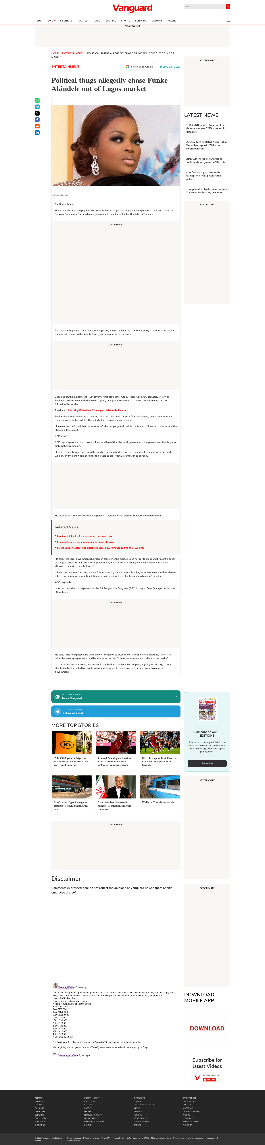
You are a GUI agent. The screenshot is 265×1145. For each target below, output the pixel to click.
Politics (82, 20)
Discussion (40, 1118)
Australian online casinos (205, 1138)
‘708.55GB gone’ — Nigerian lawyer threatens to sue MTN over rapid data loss (207, 128)
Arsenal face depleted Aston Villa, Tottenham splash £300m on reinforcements (206, 145)
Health (87, 1111)
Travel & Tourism (191, 1111)
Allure (38, 1098)
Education (40, 1121)
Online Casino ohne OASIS (138, 1138)
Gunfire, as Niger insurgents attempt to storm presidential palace (203, 175)
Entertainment (72, 53)
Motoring (138, 1111)
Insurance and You (94, 1121)
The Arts (187, 1105)
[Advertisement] (116, 273)
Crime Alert (41, 1111)
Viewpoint (188, 1118)
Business (111, 20)
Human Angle (91, 1118)
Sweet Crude (189, 1098)
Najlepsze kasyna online (183, 1138)
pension (88, 1125)
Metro (96, 20)
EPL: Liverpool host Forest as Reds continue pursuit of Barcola (205, 160)
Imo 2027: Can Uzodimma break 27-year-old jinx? (85, 542)
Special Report (141, 1121)
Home (38, 20)
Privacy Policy (119, 1138)
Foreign (88, 1108)
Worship (187, 1125)
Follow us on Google (142, 66)
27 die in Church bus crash (158, 802)
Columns (157, 20)
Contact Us (106, 1138)
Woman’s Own (190, 1121)
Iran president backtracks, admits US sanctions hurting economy (206, 190)
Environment (91, 1101)
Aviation (39, 1101)
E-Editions (40, 1125)
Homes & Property (93, 1115)
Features (89, 1105)
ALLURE (172, 20)
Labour (137, 1101)
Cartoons (188, 1108)
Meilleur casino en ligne (161, 1138)
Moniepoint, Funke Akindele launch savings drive (85, 536)
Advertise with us (92, 1138)
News (49, 20)
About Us (78, 1138)
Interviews (139, 1098)
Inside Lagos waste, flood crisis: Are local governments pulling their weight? (100, 548)
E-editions (66, 20)
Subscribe (207, 763)
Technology (189, 1101)
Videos (186, 1115)
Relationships (141, 1118)
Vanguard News (132, 8)
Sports (125, 20)
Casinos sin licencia (75, 1140)
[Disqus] (116, 941)
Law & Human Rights (144, 1105)
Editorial (141, 20)
